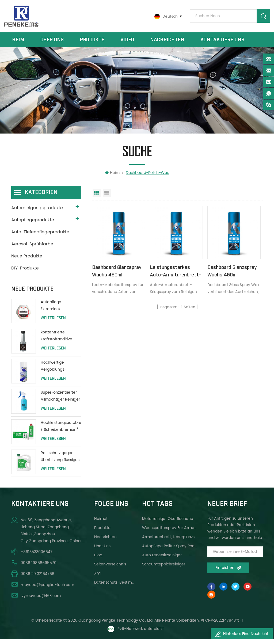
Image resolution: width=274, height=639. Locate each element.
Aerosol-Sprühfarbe (32, 244)
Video (127, 40)
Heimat (101, 519)
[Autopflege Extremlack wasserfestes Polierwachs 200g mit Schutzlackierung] (24, 311)
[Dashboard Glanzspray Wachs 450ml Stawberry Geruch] (118, 232)
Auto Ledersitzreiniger (162, 555)
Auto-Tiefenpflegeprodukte (40, 232)
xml (97, 573)
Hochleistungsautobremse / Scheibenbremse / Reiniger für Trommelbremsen (61, 426)
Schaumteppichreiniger (163, 564)
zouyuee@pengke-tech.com (47, 585)
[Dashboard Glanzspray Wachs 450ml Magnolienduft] (233, 232)
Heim (18, 40)
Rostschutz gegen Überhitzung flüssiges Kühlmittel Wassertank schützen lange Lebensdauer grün (60, 456)
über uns (52, 40)
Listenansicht (107, 193)
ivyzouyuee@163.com (41, 596)
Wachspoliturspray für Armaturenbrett (169, 528)
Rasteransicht (97, 193)
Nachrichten (167, 40)
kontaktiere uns (222, 40)
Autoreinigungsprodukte (37, 207)
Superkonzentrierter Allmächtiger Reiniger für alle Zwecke (60, 396)
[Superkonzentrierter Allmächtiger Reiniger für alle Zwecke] (24, 401)
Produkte (92, 40)
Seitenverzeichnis (110, 564)
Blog (98, 555)
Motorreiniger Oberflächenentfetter (169, 519)
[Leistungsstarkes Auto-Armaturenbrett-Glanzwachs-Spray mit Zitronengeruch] (176, 232)
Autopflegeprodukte (32, 219)
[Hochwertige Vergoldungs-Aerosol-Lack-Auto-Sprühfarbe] (24, 371)
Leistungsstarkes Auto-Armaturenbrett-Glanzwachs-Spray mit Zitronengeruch (175, 271)
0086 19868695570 (38, 563)
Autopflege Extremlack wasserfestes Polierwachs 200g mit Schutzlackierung (60, 306)
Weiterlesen (53, 318)
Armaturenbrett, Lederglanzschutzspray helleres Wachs (169, 537)
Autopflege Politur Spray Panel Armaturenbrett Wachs (169, 546)
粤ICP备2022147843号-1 (222, 620)
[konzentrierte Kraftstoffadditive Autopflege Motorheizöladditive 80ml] (24, 341)
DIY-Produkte (25, 268)
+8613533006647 (36, 552)
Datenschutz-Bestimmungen (115, 582)
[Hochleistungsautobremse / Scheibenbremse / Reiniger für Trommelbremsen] (24, 432)
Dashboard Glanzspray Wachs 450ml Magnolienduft (232, 271)
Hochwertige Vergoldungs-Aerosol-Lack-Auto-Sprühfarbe (59, 366)
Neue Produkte (26, 256)
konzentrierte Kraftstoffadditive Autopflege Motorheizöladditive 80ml (59, 336)
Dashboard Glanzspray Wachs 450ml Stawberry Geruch (116, 271)
